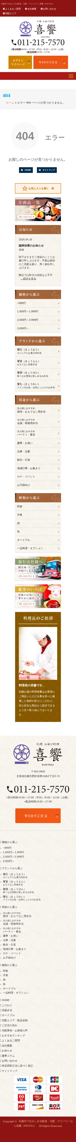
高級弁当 (7, 1010)
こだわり (7, 1005)
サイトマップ (49, 170)
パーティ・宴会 (26, 433)
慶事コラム (8, 1055)
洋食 (19, 514)
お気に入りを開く (38, 188)
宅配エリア (10, 13)
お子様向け (23, 485)
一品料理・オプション (30, 548)
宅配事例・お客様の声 (15, 1030)
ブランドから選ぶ (12, 868)
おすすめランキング (13, 1035)
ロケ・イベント (26, 476)
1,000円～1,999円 (27, 311)
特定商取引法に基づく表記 (17, 1065)
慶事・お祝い (25, 442)
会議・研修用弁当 (27, 421)
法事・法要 (23, 451)
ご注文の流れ (9, 1025)
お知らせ (7, 1050)
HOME (28, 170)
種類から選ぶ (9, 965)
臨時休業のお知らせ (31, 245)
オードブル (23, 539)
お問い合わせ (49, 9)
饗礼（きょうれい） (36, 386)
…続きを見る (28, 278)
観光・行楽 (23, 459)
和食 (19, 506)
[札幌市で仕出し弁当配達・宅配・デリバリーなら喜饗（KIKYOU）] (38, 28)
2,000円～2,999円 (27, 319)
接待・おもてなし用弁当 (31, 410)
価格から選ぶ (9, 842)
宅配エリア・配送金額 (15, 1020)
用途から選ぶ (9, 906)
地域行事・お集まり (28, 468)
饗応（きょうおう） (29, 351)
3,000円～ (23, 328)
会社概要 (31, 9)
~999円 (21, 303)
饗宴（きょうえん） (28, 363)
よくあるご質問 (13, 9)
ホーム (10, 102)
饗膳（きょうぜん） (32, 374)
